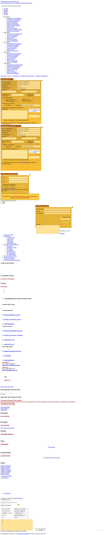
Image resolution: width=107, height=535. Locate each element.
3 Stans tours (10, 240)
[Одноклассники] (6, 201)
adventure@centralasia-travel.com (23, 3)
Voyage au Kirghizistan (12, 35)
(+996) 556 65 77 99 (9, 340)
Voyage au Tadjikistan (12, 56)
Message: (38, 224)
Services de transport (12, 28)
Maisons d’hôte (26, 99)
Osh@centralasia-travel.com (9, 370)
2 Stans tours (10, 242)
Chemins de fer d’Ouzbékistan (14, 29)
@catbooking (7, 355)
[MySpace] (15, 201)
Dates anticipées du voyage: (6, 95)
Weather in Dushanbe (6, 470)
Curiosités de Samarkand (41, 76)
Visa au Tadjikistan (11, 57)
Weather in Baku (5, 474)
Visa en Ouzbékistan (12, 22)
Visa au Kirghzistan (12, 36)
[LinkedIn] (12, 201)
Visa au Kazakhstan (12, 48)
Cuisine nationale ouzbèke (13, 25)
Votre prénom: (39, 213)
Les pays (9, 76)
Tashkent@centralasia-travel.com (11, 365)
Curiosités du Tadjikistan (13, 55)
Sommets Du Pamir (12, 247)
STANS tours (7, 236)
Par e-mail (8, 105)
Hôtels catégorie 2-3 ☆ (11, 101)
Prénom (4, 177)
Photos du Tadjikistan (12, 62)
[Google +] (11, 201)
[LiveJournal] (9, 201)
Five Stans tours (11, 237)
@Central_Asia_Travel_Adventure (13, 335)
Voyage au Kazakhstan (12, 46)
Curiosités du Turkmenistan (13, 66)
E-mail (3, 181)
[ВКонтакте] (3, 201)
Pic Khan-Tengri (11, 253)
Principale (3, 76)
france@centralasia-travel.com (12, 315)
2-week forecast (5, 477)
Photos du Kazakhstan (12, 50)
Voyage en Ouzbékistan (13, 21)
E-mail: (38, 211)
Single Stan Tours (11, 243)
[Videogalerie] (51, 447)
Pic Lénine (9, 246)
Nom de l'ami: (39, 209)
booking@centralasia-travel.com (12, 351)
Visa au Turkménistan (12, 69)
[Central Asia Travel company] (10, 1)
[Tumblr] (14, 201)
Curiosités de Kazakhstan (13, 45)
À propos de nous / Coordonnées (12, 260)
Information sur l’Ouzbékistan (14, 18)
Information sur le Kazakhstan (14, 43)
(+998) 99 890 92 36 (9, 360)
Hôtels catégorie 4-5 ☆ (11, 99)
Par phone (18, 105)
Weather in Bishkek (5, 467)
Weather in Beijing (5, 472)
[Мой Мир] (4, 201)
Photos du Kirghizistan (12, 41)
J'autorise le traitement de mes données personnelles (15, 120)
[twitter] (7, 201)
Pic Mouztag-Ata (11, 251)
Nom (3, 179)
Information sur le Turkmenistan (15, 64)
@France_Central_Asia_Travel (12, 319)
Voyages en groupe (8, 234)
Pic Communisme (11, 254)
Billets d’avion (10, 26)
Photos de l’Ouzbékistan (13, 31)
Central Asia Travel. (18, 498)
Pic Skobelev (10, 250)
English (6, 10)
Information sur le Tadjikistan (14, 53)
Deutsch (6, 14)
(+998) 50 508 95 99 (9, 324)
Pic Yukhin (9, 249)
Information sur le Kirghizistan (14, 33)
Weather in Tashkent (6, 465)
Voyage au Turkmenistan (13, 67)
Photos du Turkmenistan (13, 73)
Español (6, 11)
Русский (6, 8)
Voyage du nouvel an (9, 257)
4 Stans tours (10, 239)
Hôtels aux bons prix (27, 101)
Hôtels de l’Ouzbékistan (13, 24)
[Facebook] (1, 201)
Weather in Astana (5, 468)
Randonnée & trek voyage (10, 256)
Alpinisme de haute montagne (11, 244)
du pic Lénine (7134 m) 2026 (8, 403)
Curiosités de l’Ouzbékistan (14, 19)
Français (6, 13)
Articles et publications (9, 258)
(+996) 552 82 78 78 (9, 344)
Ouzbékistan (16, 76)
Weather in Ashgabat (6, 471)
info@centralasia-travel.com (8, 3)
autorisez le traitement (24, 122)
